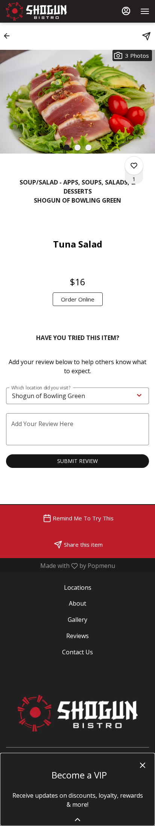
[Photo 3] (88, 148)
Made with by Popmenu (60, 565)
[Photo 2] (77, 148)
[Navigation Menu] (145, 11)
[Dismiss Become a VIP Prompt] (143, 765)
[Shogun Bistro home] (39, 11)
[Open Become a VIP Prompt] (77, 819)
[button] (9, 36)
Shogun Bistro (77, 713)
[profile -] (126, 10)
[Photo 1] (67, 148)
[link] (78, 299)
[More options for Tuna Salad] (134, 166)
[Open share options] (146, 36)
